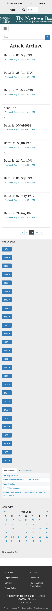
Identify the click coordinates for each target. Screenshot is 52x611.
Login (32, 3)
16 (6, 532)
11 (37, 232)
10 (31, 232)
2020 (6, 282)
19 (26, 532)
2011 (6, 358)
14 (40, 528)
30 (33, 520)
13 (33, 528)
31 (40, 520)
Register (42, 3)
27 (12, 520)
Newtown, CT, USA (13, 10)
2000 (6, 452)
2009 (6, 375)
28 (19, 520)
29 (26, 520)
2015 (6, 325)
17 (12, 532)
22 (47, 532)
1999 (6, 460)
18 (19, 532)
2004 (6, 418)
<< (5, 511)
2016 (6, 316)
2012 (6, 350)
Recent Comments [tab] (26, 470)
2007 (6, 392)
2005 (6, 409)
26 (6, 520)
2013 (6, 342)
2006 (6, 401)
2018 (6, 299)
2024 (6, 249)
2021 (6, 274)
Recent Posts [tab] (9, 470)
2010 (6, 367)
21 (40, 532)
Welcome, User (16, 3)
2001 (6, 443)
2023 (6, 257)
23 (6, 537)
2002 (6, 435)
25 (19, 537)
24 (12, 537)
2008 (6, 384)
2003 (6, 426)
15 (47, 528)
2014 (6, 333)
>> (47, 511)
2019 (6, 291)
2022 (6, 265)
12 (26, 528)
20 (33, 532)
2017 (6, 308)
